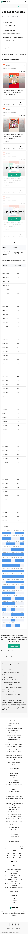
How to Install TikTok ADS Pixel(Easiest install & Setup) (14, 890)
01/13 (14, 855)
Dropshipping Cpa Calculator (14, 737)
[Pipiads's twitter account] (12, 924)
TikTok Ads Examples (14, 827)
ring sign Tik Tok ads (7, 677)
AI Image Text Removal (14, 794)
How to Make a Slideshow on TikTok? (14, 887)
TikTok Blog (14, 829)
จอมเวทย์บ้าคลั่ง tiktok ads (3, 657)
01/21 (8, 855)
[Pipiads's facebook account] (9, 924)
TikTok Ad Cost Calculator (14, 739)
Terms (13, 928)
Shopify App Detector (14, 733)
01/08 (14, 857)
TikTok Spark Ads (14, 775)
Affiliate (14, 764)
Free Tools (14, 760)
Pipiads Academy (14, 839)
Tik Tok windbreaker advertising (10, 672)
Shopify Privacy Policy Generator (14, 746)
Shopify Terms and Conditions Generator (14, 752)
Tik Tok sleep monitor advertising (11, 682)
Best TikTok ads (14, 834)
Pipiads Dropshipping (14, 801)
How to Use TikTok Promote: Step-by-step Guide (14, 876)
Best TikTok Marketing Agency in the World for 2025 (14, 880)
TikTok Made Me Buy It (14, 807)
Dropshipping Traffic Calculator (14, 735)
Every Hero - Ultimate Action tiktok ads (14, 657)
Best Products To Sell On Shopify (14, 819)
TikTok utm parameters (14, 726)
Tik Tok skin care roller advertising (11, 680)
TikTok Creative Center (14, 782)
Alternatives (14, 787)
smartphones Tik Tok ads (8, 685)
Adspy (14, 771)
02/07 (8, 853)
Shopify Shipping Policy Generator (14, 757)
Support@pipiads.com (14, 898)
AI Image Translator (14, 791)
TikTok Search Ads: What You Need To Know (14, 864)
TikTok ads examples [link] (10, 6)
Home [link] (2, 6)
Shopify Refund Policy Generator (14, 749)
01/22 (19, 853)
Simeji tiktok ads (8, 654)
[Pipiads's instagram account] (19, 924)
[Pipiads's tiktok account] (16, 924)
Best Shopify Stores (14, 809)
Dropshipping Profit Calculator (14, 742)
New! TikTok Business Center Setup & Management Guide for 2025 (14, 868)
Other (22, 848)
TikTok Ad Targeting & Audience (14, 728)
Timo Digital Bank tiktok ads (8, 657)
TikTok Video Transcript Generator (14, 784)
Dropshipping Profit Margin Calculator (14, 744)
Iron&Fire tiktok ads (19, 654)
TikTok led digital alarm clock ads (11, 694)
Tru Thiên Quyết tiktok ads (3, 654)
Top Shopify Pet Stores (14, 812)
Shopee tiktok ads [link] (21, 6)
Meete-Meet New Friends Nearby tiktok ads (24, 657)
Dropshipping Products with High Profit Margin (14, 804)
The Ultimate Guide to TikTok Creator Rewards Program (14, 872)
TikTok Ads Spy (14, 773)
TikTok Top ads (14, 832)
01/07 (19, 857)
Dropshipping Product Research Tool (14, 798)
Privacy (8, 928)
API (14, 902)
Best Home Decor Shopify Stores (14, 821)
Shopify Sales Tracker (14, 723)
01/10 (19, 855)
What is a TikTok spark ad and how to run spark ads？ (14, 884)
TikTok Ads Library (14, 780)
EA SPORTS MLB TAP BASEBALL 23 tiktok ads (14, 654)
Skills (14, 778)
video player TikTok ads (8, 670)
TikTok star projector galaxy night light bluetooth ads (12, 688)
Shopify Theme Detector (14, 730)
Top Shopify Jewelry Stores (14, 814)
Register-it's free (14, 175)
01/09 (8, 857)
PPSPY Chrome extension (14, 762)
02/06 (14, 853)
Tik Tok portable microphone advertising (13, 675)
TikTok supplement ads (8, 692)
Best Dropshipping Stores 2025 (14, 796)
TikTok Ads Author (14, 836)
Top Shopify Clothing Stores (14, 816)
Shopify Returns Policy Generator (14, 755)
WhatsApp (14, 900)
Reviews (14, 789)
